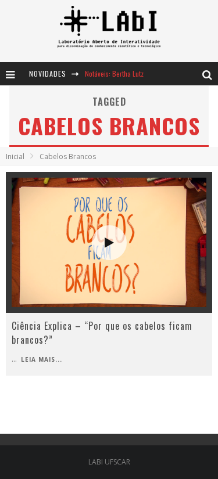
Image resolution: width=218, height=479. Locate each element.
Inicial (15, 156)
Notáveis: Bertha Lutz (114, 73)
